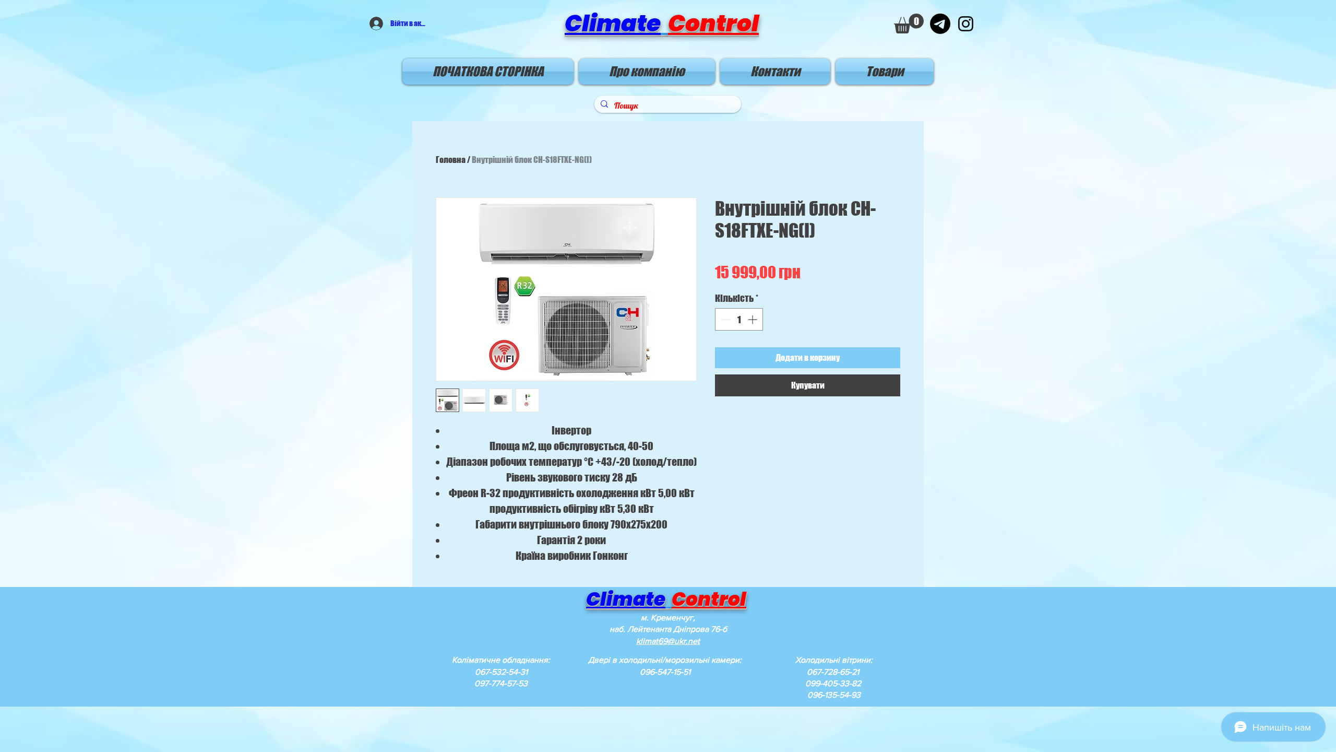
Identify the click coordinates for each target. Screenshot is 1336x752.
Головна (451, 159)
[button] (909, 23)
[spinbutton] (739, 319)
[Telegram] (940, 24)
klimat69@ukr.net (668, 641)
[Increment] (753, 319)
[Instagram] (966, 24)
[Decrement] (725, 319)
